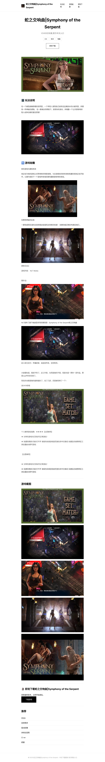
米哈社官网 (25, 733)
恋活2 (23, 718)
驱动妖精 (24, 728)
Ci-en (23, 737)
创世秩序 (24, 723)
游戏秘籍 (71, 5)
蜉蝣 (23, 742)
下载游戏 (29, 699)
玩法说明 (62, 5)
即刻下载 (80, 5)
